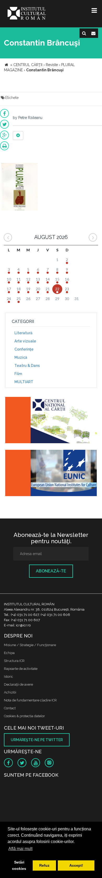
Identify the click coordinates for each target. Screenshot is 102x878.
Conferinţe (23, 349)
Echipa (9, 653)
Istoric (8, 677)
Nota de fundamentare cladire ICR (30, 700)
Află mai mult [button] (20, 848)
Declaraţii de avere (18, 684)
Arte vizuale (25, 341)
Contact (10, 708)
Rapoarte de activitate (20, 669)
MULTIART (23, 382)
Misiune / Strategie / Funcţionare (30, 645)
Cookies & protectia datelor (24, 716)
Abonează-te (51, 570)
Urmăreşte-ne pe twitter (37, 740)
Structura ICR (14, 661)
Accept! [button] (76, 865)
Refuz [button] (44, 865)
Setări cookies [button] (19, 865)
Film (18, 374)
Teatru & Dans (27, 365)
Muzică (20, 357)
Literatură (23, 333)
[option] (19, 187)
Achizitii (10, 692)
